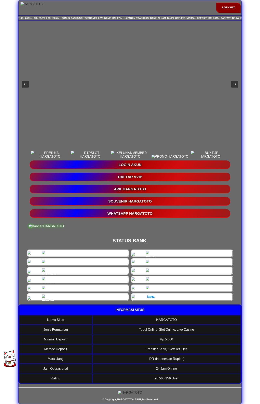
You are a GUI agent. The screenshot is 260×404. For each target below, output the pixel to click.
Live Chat (228, 7)
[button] (25, 84)
